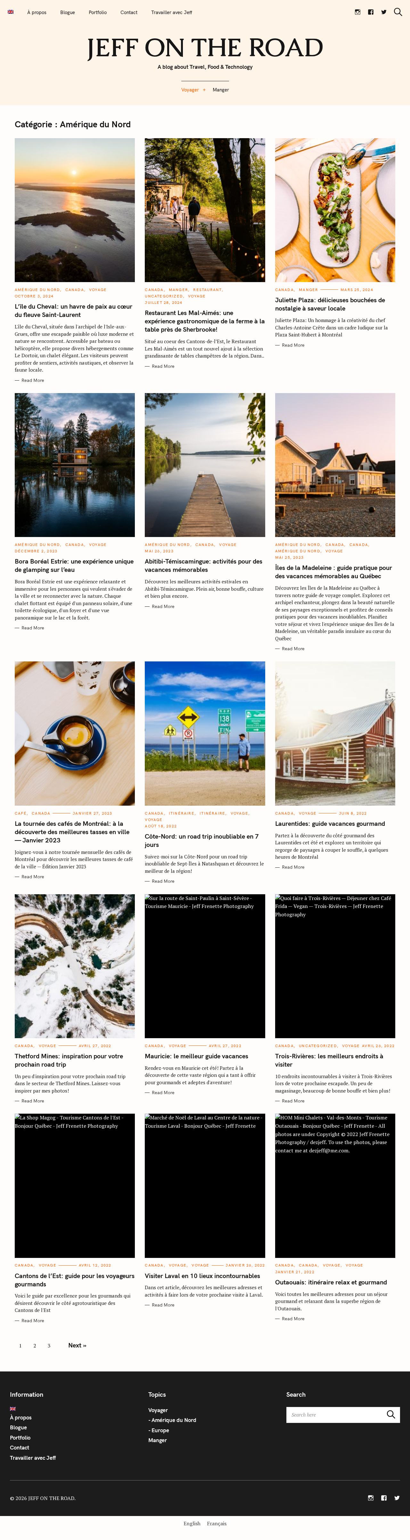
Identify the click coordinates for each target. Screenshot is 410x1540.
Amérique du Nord (37, 289)
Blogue (67, 12)
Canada (74, 289)
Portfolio (98, 12)
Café (21, 813)
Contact (128, 12)
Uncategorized (164, 296)
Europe (160, 1430)
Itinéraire (181, 813)
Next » (77, 1345)
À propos (36, 12)
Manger (221, 90)
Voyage (98, 289)
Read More (32, 380)
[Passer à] (10, 12)
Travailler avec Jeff (171, 12)
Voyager (190, 90)
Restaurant (207, 289)
